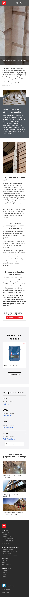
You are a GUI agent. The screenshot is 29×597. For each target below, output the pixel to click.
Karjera (3, 560)
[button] (17, 3)
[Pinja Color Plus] (15, 355)
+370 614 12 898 (9, 542)
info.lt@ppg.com (9, 538)
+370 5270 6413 (8, 540)
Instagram (4, 572)
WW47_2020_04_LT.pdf (25, 398)
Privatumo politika (6, 553)
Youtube (4, 574)
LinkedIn (4, 576)
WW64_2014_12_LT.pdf (25, 422)
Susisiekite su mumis (7, 549)
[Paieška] (21, 3)
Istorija (3, 562)
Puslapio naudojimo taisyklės (9, 551)
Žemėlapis (4, 543)
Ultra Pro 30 (7, 416)
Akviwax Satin (8, 427)
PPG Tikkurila (5, 564)
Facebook (4, 570)
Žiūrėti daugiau (13, 374)
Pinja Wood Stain (9, 439)
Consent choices (5, 592)
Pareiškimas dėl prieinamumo (10, 555)
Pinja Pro (6, 404)
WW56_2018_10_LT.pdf (25, 410)
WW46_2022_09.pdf (25, 433)
